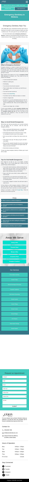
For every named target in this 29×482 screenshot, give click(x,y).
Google (7, 474)
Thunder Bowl (14, 247)
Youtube (7, 469)
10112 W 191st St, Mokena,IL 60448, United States (11, 436)
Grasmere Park (14, 256)
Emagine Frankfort (14, 261)
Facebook (7, 466)
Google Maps (20, 189)
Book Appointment (21, 8)
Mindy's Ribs (14, 252)
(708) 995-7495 (8, 8)
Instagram (7, 472)
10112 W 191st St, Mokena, (14, 5)
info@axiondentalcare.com (11, 432)
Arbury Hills (14, 242)
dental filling (12, 93)
